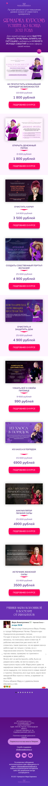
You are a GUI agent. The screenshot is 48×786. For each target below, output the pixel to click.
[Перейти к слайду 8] (32, 692)
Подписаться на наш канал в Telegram (24, 741)
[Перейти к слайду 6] (27, 692)
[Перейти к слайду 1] (16, 692)
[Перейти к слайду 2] (18, 692)
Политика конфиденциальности (24, 736)
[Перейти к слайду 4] (22, 692)
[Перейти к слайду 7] (29, 692)
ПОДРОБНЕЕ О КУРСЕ (24, 104)
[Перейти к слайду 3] (20, 692)
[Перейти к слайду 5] (25, 692)
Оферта (24, 737)
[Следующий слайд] (45, 654)
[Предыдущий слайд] (2, 654)
